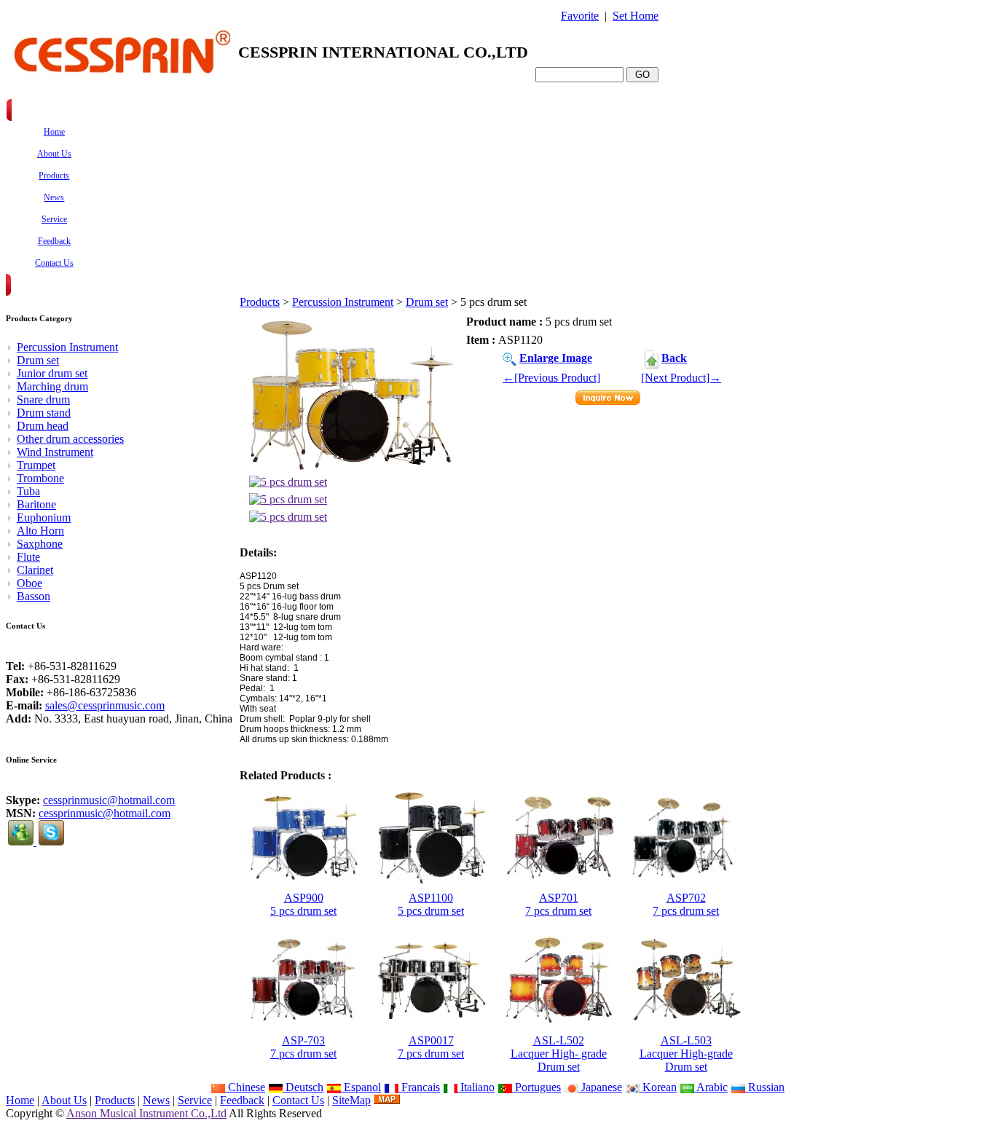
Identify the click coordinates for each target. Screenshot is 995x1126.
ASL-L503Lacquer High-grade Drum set (686, 1053)
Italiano (476, 1087)
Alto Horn (40, 530)
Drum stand (44, 412)
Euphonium (44, 517)
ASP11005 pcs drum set (431, 904)
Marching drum (52, 386)
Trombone (40, 478)
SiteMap (351, 1100)
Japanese (600, 1087)
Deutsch (303, 1087)
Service (195, 1100)
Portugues (536, 1087)
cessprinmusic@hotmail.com (109, 800)
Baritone (36, 504)
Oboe (29, 583)
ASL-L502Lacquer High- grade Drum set (559, 1053)
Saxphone (40, 544)
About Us (64, 1100)
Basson (33, 596)
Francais (419, 1087)
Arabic (711, 1087)
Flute (28, 557)
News (156, 1100)
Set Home (635, 15)
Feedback (242, 1100)
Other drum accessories (70, 439)
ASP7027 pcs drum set (686, 904)
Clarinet (35, 570)
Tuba (28, 491)
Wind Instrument (55, 452)
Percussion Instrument (342, 302)
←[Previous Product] (551, 377)
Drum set (427, 302)
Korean (658, 1087)
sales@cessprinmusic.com (105, 705)
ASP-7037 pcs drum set (303, 1047)
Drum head (42, 426)
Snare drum (43, 399)
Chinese (245, 1087)
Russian (764, 1087)
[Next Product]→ (681, 377)
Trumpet (36, 465)
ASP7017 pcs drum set (558, 904)
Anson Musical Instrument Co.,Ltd (146, 1113)
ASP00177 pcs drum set (431, 1047)
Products (260, 302)
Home (20, 1100)
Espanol (361, 1087)
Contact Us (298, 1100)
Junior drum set (52, 373)
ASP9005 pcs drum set (303, 904)
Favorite (580, 15)
